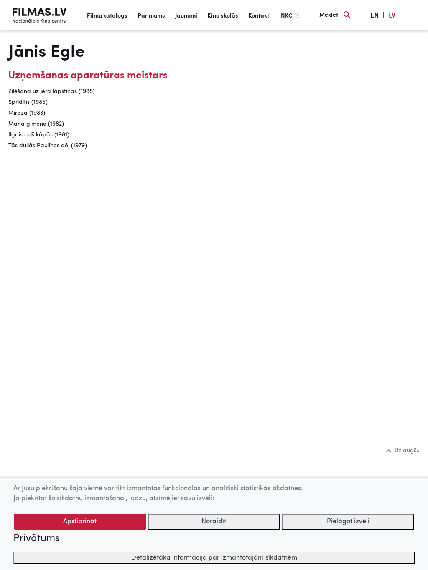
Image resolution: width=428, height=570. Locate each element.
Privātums (36, 539)
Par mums (151, 16)
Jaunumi (186, 16)
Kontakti (259, 16)
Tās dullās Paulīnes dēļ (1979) (47, 146)
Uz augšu (407, 451)
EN (374, 16)
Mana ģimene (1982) (36, 124)
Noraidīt (213, 521)
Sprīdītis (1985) (28, 102)
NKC (287, 16)
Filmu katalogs (107, 16)
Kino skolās (222, 16)
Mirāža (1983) (26, 113)
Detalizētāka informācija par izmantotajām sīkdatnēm (214, 558)
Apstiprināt (80, 521)
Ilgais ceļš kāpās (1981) (38, 135)
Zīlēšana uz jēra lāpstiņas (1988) (51, 91)
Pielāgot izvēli (348, 521)
